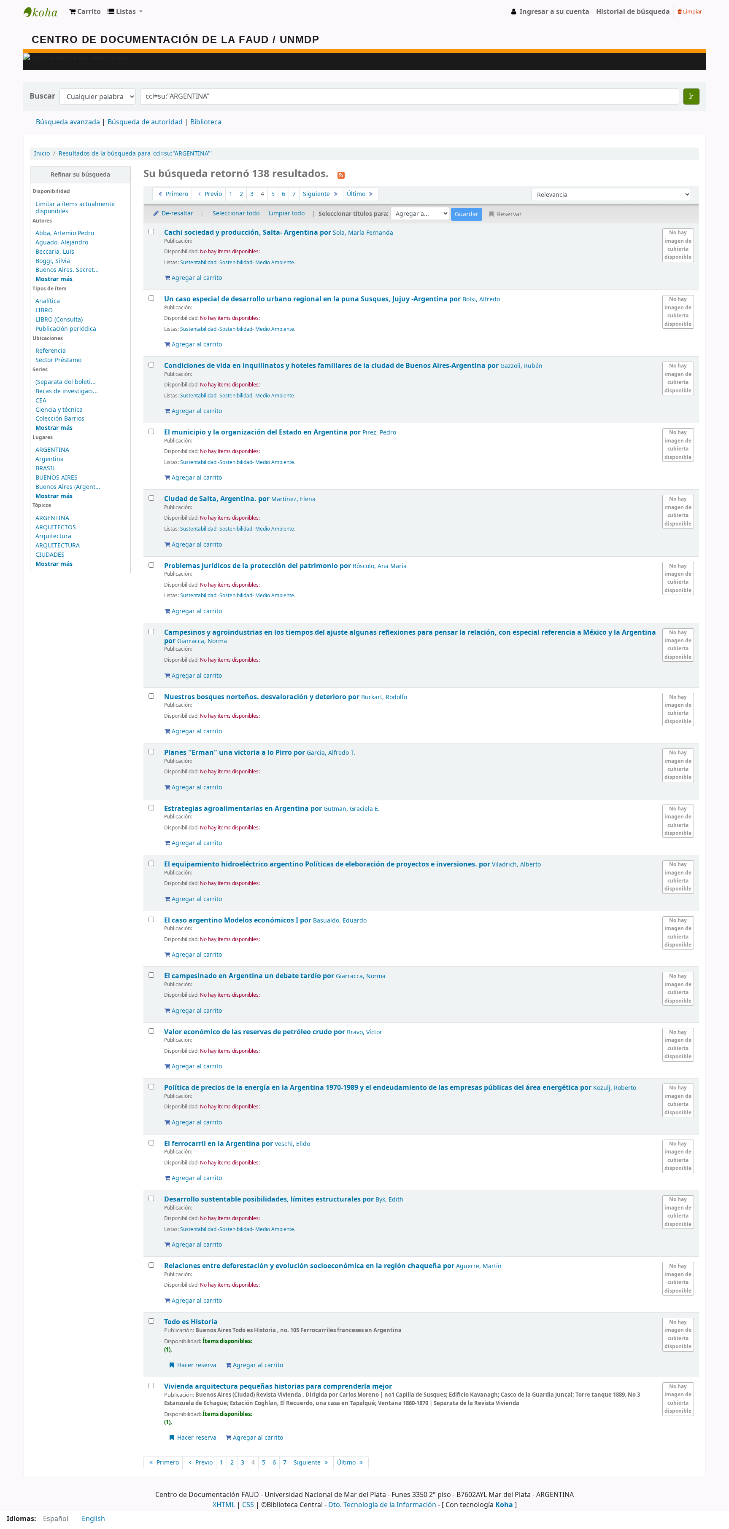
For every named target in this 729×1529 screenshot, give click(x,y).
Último (357, 194)
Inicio (42, 153)
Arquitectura (53, 536)
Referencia (50, 350)
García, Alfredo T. (331, 752)
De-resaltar (176, 213)
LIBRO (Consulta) (59, 319)
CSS (248, 1505)
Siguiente (317, 194)
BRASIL (45, 468)
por (248, 232)
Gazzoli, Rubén (521, 366)
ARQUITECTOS (55, 527)
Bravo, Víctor (364, 1032)
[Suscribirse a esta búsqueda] (341, 174)
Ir (691, 96)
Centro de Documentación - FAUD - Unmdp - (45, 11)
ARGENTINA (52, 449)
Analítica (47, 301)
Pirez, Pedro (379, 432)
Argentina (49, 459)
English (93, 1519)
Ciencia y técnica (59, 409)
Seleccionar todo (236, 213)
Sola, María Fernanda (363, 232)
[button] (85, 11)
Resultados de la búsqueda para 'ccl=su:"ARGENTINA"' (135, 153)
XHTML (224, 1505)
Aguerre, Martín (479, 1266)
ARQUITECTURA (57, 545)
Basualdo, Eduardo (340, 920)
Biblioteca (205, 122)
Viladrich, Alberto (516, 864)
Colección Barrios (59, 418)
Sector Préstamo (58, 360)
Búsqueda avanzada (68, 122)
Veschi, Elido (292, 1144)
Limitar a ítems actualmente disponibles (75, 208)
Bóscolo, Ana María (380, 566)
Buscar (42, 96)
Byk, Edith (389, 1199)
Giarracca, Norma (202, 641)
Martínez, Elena (293, 499)
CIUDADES (50, 554)
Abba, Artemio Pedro (64, 233)
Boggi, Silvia (52, 261)
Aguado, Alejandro (61, 242)
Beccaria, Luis (54, 251)
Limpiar (692, 12)
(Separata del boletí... (65, 382)
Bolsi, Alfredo (481, 299)
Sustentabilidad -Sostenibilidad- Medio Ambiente (237, 262)
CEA (40, 400)
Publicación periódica (65, 329)
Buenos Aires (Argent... (67, 487)
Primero (176, 194)
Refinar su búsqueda (80, 174)
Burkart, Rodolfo (384, 697)
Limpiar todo (287, 213)
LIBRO (44, 310)
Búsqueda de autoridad (145, 122)
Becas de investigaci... (66, 391)
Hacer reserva (196, 1365)
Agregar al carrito (196, 278)
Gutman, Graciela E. (352, 809)
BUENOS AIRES (56, 477)
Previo (212, 194)
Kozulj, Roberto (614, 1088)
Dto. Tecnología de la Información (382, 1505)
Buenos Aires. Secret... (67, 270)
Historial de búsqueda (633, 12)
